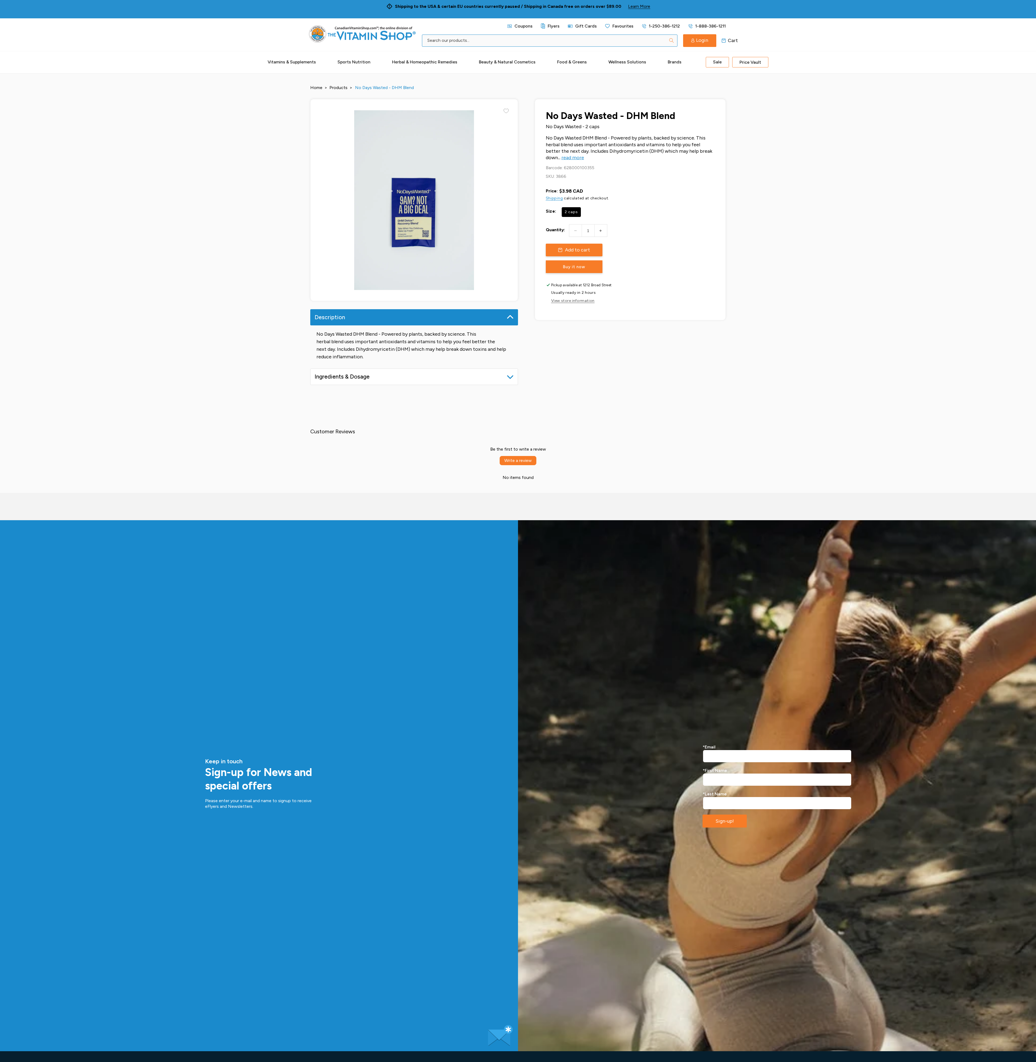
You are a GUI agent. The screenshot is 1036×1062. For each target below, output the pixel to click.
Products (338, 87)
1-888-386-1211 (710, 26)
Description (330, 317)
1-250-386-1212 (664, 26)
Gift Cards (586, 26)
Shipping (554, 198)
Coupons (523, 26)
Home (316, 87)
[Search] (671, 40)
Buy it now (574, 266)
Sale (717, 61)
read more (572, 158)
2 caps (571, 212)
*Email (709, 747)
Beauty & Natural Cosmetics (507, 61)
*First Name (715, 770)
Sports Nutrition (354, 61)
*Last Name (715, 793)
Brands (674, 61)
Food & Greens (572, 61)
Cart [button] (724, 40)
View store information (573, 300)
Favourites (622, 26)
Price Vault (750, 62)
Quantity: (555, 229)
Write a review (518, 460)
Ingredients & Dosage (342, 376)
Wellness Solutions (627, 61)
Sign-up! (724, 821)
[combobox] (549, 41)
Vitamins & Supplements (292, 61)
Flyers (553, 26)
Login (702, 40)
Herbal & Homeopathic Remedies (424, 61)
